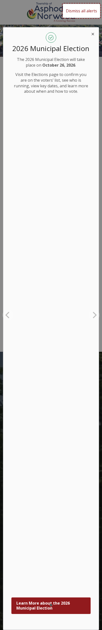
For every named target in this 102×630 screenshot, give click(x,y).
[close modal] (93, 33)
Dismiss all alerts (81, 11)
